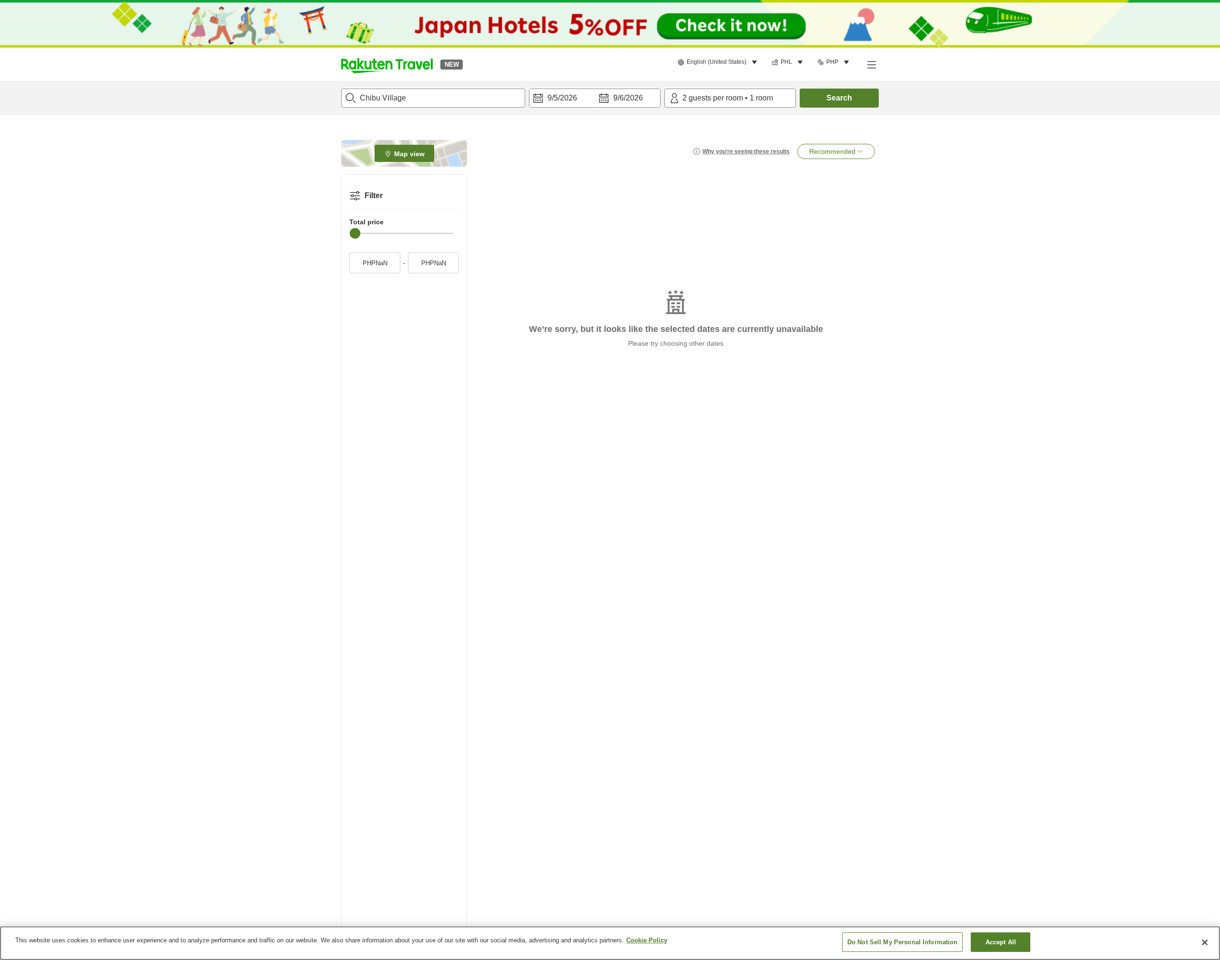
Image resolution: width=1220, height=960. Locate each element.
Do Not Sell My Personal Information (902, 942)
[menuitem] (719, 62)
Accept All (1001, 942)
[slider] (355, 233)
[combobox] (433, 98)
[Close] (1204, 942)
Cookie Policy (646, 940)
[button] (387, 64)
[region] (610, 943)
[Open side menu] (871, 64)
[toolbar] (595, 98)
